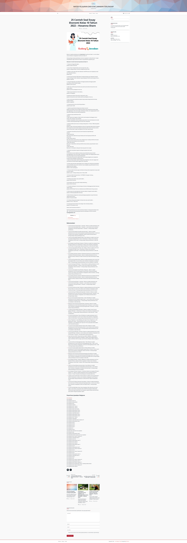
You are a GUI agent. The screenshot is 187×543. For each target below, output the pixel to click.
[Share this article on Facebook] (68, 470)
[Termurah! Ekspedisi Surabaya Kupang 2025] (72, 487)
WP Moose (127, 541)
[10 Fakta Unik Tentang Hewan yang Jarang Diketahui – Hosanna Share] (94, 487)
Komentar (69, 513)
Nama (68, 524)
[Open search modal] (129, 13)
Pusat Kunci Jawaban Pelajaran (73, 218)
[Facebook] (123, 13)
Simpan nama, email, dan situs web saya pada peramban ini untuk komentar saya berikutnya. (83, 532)
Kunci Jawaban (69, 397)
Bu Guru (81, 28)
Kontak (97, 13)
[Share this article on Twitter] (71, 470)
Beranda (90, 13)
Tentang (93, 13)
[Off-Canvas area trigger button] (57, 13)
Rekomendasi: (70, 217)
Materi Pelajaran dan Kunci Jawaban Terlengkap (93, 7)
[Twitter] (124, 13)
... (85, 502)
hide (74, 215)
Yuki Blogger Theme (118, 541)
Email (68, 527)
